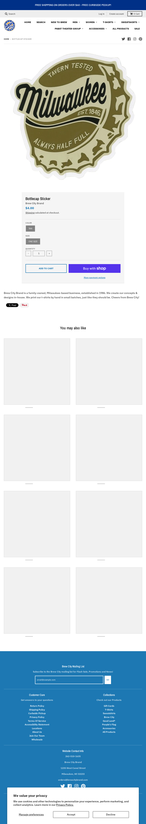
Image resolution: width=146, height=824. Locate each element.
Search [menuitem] (40, 22)
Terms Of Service (37, 720)
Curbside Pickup (37, 713)
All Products (109, 731)
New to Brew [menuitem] (59, 22)
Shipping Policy (37, 709)
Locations (37, 728)
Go (107, 680)
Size (27, 236)
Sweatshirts (109, 713)
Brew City (109, 716)
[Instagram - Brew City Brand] (134, 39)
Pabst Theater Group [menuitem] (68, 28)
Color (28, 223)
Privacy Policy (37, 716)
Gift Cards (109, 705)
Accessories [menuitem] (96, 28)
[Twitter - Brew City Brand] (123, 39)
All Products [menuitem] (121, 28)
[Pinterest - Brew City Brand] (140, 39)
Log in (101, 14)
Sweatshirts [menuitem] (129, 22)
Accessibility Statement (37, 724)
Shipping (29, 212)
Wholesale (37, 739)
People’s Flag (109, 724)
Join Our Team (37, 735)
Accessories (109, 728)
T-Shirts (109, 709)
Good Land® (109, 720)
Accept (71, 814)
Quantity (30, 249)
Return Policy (37, 705)
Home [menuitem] (27, 22)
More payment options (94, 277)
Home (6, 39)
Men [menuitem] (75, 22)
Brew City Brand (34, 203)
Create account (116, 14)
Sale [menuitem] (137, 28)
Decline (110, 814)
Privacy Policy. (65, 805)
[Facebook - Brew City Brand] (129, 39)
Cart (137, 14)
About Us (37, 731)
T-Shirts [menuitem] (108, 22)
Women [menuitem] (90, 22)
